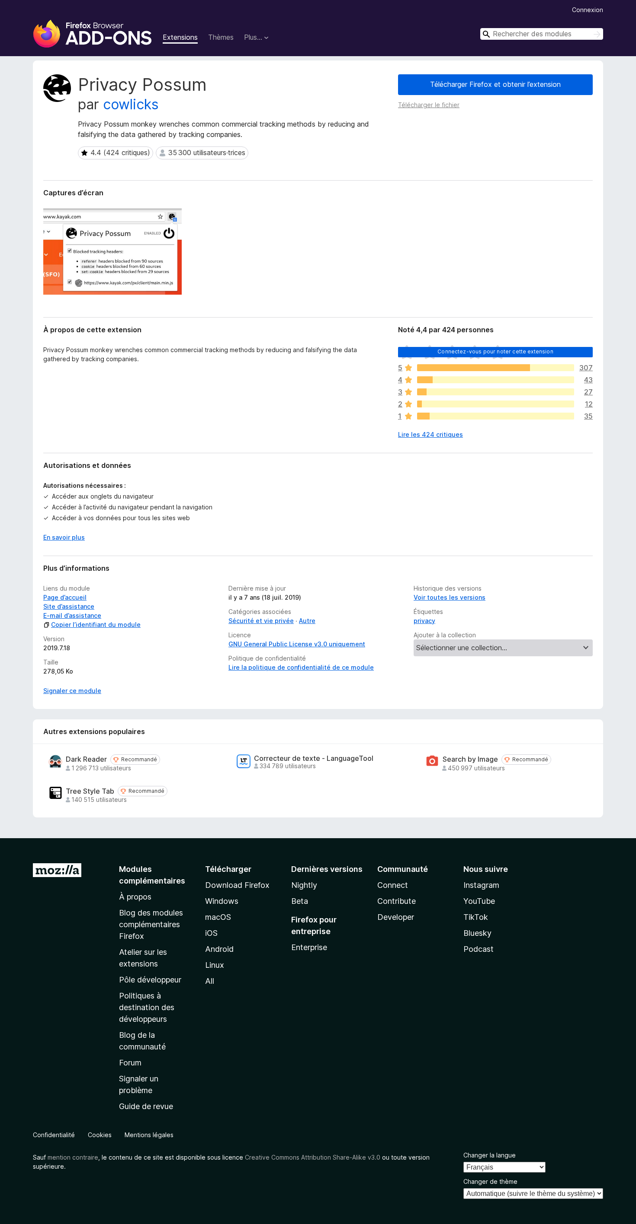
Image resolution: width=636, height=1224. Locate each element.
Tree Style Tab (90, 791)
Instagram (481, 885)
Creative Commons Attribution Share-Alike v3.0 (312, 1157)
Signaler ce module (72, 690)
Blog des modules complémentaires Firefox (151, 924)
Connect (392, 885)
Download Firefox (237, 885)
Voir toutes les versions (449, 597)
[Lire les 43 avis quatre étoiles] (495, 379)
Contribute (396, 901)
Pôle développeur (150, 979)
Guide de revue (146, 1106)
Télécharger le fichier (428, 104)
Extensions (180, 37)
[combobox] (541, 34)
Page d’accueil (65, 597)
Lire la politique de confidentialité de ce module (301, 667)
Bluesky (477, 933)
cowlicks (131, 104)
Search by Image (470, 759)
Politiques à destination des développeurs (146, 1007)
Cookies (100, 1134)
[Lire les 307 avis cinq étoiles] (495, 367)
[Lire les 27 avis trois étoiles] (495, 391)
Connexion (587, 9)
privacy (424, 620)
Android (219, 949)
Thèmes (221, 37)
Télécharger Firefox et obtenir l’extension (495, 84)
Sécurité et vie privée (261, 620)
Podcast (478, 949)
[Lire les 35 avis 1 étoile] (495, 416)
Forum (130, 1062)
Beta (299, 901)
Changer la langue (489, 1155)
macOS (218, 917)
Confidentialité (54, 1134)
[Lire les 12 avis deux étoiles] (495, 404)
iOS (211, 933)
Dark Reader (86, 759)
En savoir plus (64, 537)
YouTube (479, 901)
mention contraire (73, 1157)
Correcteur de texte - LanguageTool (313, 758)
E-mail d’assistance (72, 615)
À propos (135, 896)
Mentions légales (149, 1134)
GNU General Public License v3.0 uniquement (296, 644)
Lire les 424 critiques (430, 434)
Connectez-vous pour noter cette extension (495, 351)
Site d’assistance (68, 606)
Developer (395, 917)
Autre (307, 620)
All (209, 981)
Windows (221, 901)
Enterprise (309, 947)
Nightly (304, 885)
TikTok (475, 917)
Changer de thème (490, 1181)
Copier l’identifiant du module (96, 624)
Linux (214, 965)
